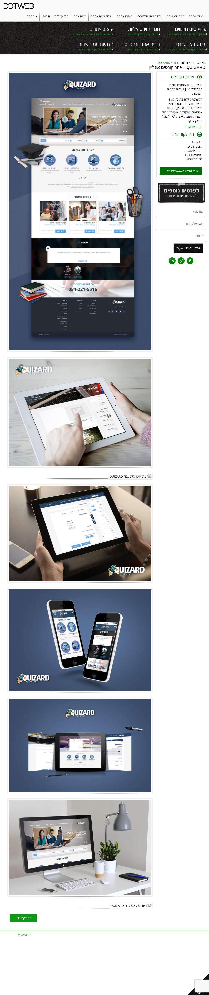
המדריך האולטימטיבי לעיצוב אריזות (102, 984)
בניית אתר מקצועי (164, 957)
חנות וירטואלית (175, 16)
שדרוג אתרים (75, 949)
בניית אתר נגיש (165, 964)
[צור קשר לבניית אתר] (181, 206)
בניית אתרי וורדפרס (103, 964)
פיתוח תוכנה (75, 942)
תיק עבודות (61, 16)
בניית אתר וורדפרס (149, 16)
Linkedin (172, 261)
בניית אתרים (196, 16)
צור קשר (32, 16)
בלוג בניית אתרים (101, 16)
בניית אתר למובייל (103, 953)
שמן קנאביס (76, 964)
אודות (46, 16)
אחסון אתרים (75, 960)
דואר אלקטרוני (194, 223)
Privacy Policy (104, 990)
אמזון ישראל (137, 953)
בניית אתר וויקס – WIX (161, 968)
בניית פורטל (76, 946)
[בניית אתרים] (18, 6)
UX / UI (197, 142)
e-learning (193, 155)
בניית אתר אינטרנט (163, 935)
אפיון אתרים (197, 960)
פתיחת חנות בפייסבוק (131, 957)
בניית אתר (80, 16)
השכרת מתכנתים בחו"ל (70, 953)
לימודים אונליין (194, 159)
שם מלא (198, 211)
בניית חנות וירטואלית (132, 949)
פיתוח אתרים (124, 16)
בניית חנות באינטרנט (132, 946)
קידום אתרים (197, 946)
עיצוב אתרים (194, 146)
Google (181, 261)
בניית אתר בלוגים (164, 960)
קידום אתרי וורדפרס (193, 949)
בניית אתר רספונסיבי (162, 938)
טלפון (199, 236)
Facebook (190, 261)
